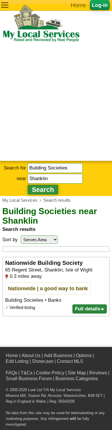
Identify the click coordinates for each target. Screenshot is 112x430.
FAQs (11, 372)
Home (78, 5)
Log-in (100, 5)
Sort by (10, 239)
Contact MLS (70, 361)
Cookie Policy (50, 372)
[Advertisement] (56, 102)
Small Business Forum (29, 378)
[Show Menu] (4, 5)
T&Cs (26, 372)
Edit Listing (17, 361)
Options (84, 355)
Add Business (58, 355)
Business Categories (76, 378)
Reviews (98, 372)
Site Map (77, 372)
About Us (31, 355)
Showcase (42, 361)
